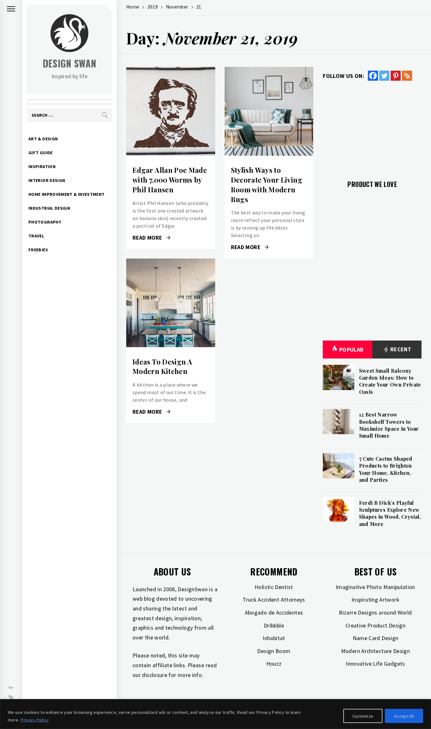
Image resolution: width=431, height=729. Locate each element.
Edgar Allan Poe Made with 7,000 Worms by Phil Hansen (170, 179)
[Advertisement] (372, 126)
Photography (44, 222)
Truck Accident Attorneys (274, 599)
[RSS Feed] (407, 76)
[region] (215, 714)
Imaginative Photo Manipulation (375, 587)
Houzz (274, 663)
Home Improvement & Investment (66, 194)
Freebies (38, 250)
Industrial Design (49, 208)
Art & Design (43, 139)
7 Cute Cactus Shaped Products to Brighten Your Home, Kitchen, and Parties (385, 469)
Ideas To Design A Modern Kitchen (162, 366)
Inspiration (42, 166)
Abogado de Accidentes (274, 612)
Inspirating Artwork (375, 599)
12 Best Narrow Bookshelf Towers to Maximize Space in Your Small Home (389, 425)
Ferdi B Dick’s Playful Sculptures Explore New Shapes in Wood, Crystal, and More (390, 513)
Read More (170, 111)
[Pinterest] (396, 76)
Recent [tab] (400, 349)
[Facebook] (373, 76)
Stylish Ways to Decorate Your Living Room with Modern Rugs (266, 184)
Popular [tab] (351, 349)
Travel (36, 236)
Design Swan (70, 63)
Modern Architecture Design (375, 651)
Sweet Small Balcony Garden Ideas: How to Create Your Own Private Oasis (390, 381)
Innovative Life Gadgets (375, 663)
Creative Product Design (375, 625)
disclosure (154, 675)
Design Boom (273, 651)
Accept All (404, 716)
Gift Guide (40, 152)
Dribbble (274, 625)
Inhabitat (274, 638)
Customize (363, 716)
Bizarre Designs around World (375, 612)
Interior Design (46, 180)
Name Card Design (376, 638)
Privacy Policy (35, 720)
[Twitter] (384, 76)
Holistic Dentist (274, 587)
